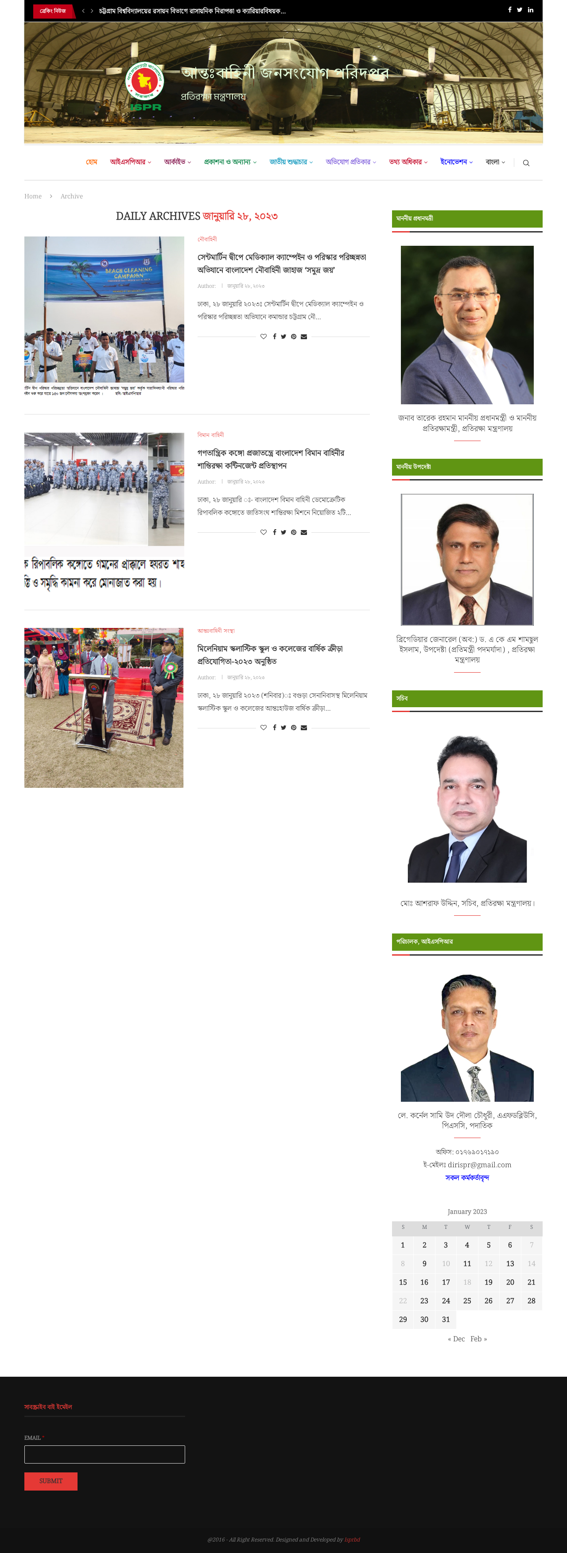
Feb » (478, 1339)
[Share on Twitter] (284, 337)
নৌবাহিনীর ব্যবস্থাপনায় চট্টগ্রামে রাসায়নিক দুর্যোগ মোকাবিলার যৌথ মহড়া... (188, 11)
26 (489, 1301)
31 (446, 1319)
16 (424, 1282)
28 (532, 1301)
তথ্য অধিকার (405, 162)
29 (403, 1319)
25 (467, 1301)
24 (446, 1301)
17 (446, 1282)
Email (34, 1438)
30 (424, 1319)
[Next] (92, 11)
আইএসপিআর (127, 162)
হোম (91, 162)
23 (424, 1301)
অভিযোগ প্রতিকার (348, 162)
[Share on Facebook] (274, 337)
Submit (50, 1481)
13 (510, 1264)
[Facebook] (510, 11)
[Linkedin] (531, 11)
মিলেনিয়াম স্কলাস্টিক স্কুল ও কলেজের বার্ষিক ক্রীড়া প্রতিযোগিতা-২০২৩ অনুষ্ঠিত (270, 655)
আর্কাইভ (174, 162)
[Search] (526, 162)
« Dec (456, 1339)
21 (532, 1282)
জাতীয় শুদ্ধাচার (288, 162)
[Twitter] (520, 11)
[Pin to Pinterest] (293, 337)
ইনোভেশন (454, 162)
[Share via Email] (304, 337)
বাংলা (492, 162)
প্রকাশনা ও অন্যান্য (227, 162)
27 (510, 1301)
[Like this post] (263, 337)
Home (33, 196)
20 (510, 1282)
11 (467, 1264)
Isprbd (352, 1540)
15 (403, 1282)
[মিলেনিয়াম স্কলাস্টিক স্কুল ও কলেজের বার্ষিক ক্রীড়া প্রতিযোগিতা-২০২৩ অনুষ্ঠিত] (104, 708)
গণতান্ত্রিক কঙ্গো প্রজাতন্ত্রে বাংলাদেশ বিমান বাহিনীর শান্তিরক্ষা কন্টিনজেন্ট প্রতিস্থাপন (271, 459)
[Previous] (83, 11)
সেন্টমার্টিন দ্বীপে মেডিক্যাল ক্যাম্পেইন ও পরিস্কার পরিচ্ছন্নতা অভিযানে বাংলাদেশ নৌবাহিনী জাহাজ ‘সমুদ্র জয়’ (282, 264)
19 (489, 1282)
